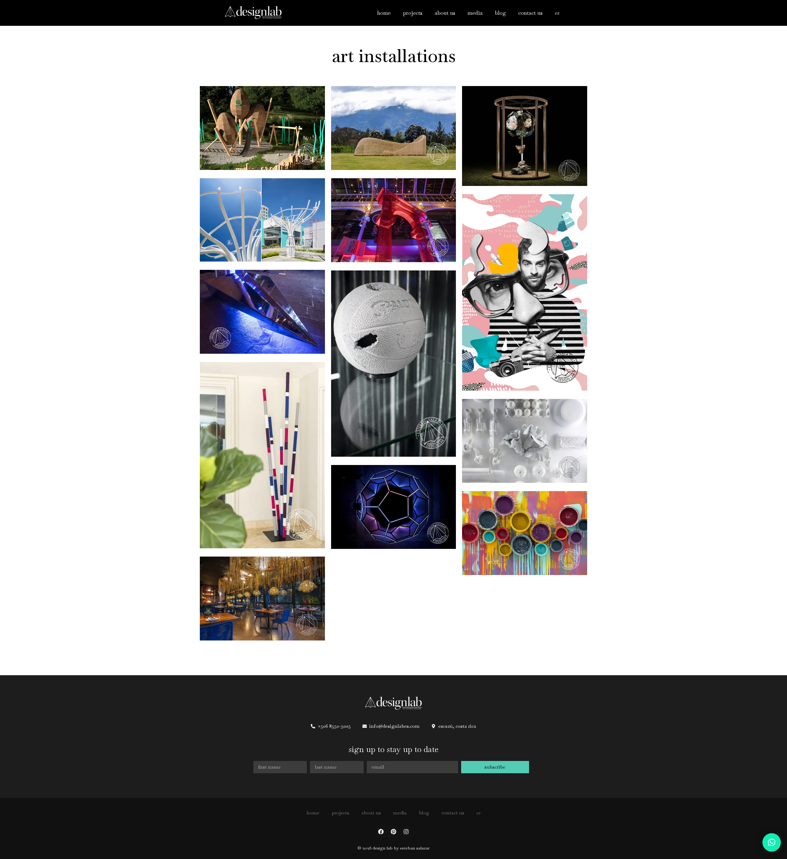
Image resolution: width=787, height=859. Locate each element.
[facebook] (380, 831)
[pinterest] (393, 831)
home (384, 12)
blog (500, 12)
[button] (771, 842)
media (475, 12)
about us (445, 12)
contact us (530, 12)
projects (412, 12)
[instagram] (406, 831)
